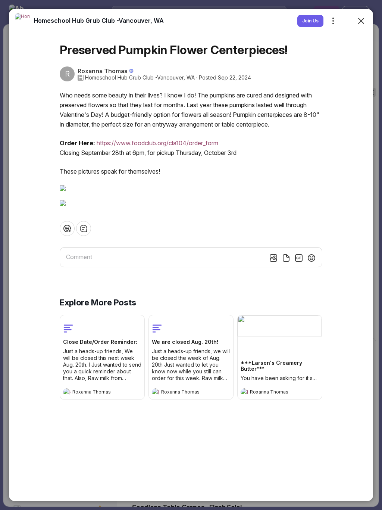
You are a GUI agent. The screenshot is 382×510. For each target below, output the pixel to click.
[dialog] (191, 255)
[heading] (94, 393)
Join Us (310, 21)
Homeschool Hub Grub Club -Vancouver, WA (140, 78)
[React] (67, 228)
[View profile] (67, 392)
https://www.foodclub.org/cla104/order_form (157, 143)
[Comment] (83, 228)
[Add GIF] (299, 258)
